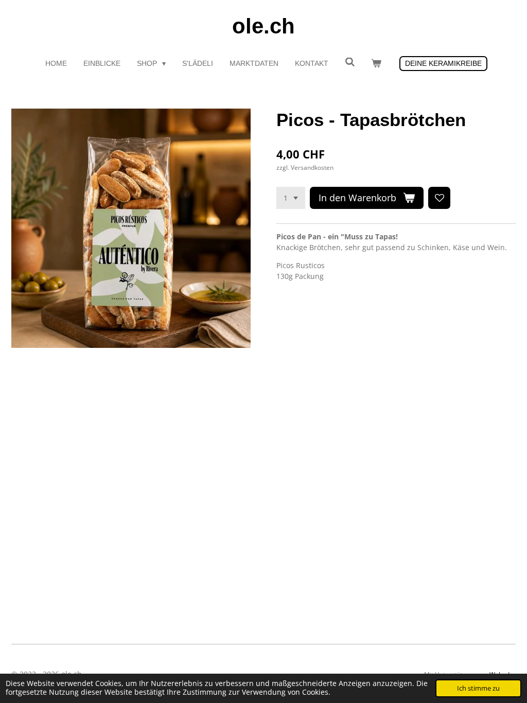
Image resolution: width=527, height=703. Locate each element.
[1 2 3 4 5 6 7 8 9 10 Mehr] (290, 198)
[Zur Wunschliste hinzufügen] (439, 198)
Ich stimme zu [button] (478, 688)
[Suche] (350, 62)
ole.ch (263, 26)
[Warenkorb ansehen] (376, 63)
